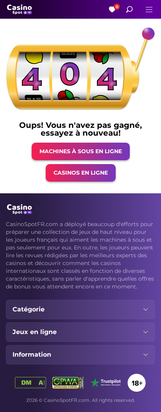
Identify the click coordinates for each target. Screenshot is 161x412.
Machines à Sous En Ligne (80, 151)
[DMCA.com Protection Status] (30, 382)
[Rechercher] (129, 9)
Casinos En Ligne (81, 172)
